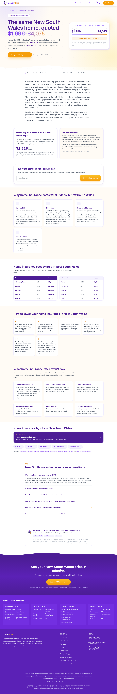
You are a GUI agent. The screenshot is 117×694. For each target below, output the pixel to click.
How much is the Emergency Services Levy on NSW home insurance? (58, 501)
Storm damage (105, 609)
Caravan (83, 3)
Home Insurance (19, 10)
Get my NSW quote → (58, 582)
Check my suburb (91, 178)
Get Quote (108, 3)
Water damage (105, 612)
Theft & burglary (106, 614)
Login (99, 3)
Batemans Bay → (75, 446)
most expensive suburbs (65, 451)
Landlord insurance (67, 614)
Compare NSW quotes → (20, 55)
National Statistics (38, 609)
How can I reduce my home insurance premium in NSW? (58, 514)
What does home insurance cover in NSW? (58, 475)
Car (76, 3)
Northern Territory (7, 618)
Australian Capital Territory (21, 618)
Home (68, 3)
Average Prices (37, 618)
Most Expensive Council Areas (49, 614)
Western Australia (10, 614)
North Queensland (67, 622)
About (48, 3)
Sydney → (18, 446)
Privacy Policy (65, 654)
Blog (13, 10)
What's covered (106, 619)
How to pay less (66, 617)
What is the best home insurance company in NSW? (58, 507)
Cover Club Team (49, 530)
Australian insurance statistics (48, 451)
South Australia (20, 612)
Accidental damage (93, 615)
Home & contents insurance (70, 609)
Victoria (18, 609)
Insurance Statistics (66, 664)
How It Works (65, 641)
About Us (63, 637)
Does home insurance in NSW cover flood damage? (58, 495)
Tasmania (19, 614)
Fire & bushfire (94, 612)
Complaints (64, 651)
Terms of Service (66, 657)
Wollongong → (44, 446)
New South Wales (10, 609)
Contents (92, 619)
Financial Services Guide (68, 660)
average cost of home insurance (29, 451)
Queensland (8, 612)
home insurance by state (83, 451)
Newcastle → (31, 446)
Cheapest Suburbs (36, 614)
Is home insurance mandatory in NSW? (58, 489)
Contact (91, 3)
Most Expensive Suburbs (49, 610)
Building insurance (67, 612)
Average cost (66, 619)
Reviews (58, 3)
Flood (91, 609)
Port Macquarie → (59, 446)
